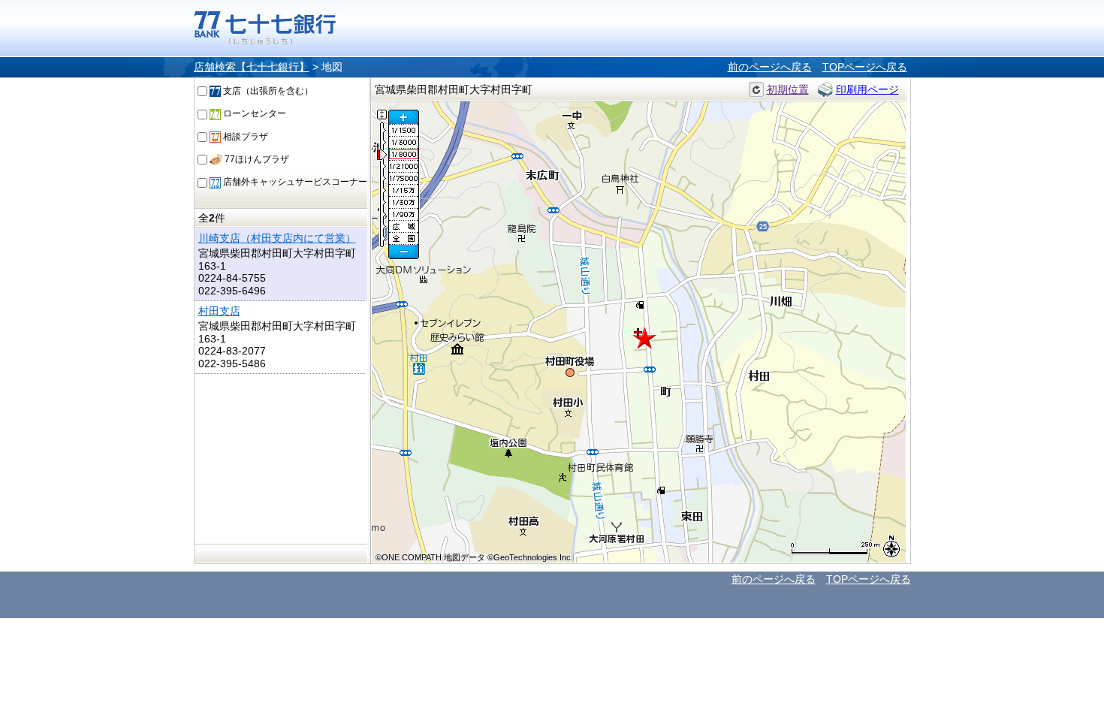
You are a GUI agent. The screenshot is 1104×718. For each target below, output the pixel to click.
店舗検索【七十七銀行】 (251, 67)
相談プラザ (244, 136)
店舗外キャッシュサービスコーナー (294, 181)
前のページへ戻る (770, 67)
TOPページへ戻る (864, 67)
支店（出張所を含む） (267, 91)
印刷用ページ (867, 89)
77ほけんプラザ (255, 159)
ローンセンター (253, 113)
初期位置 (788, 89)
